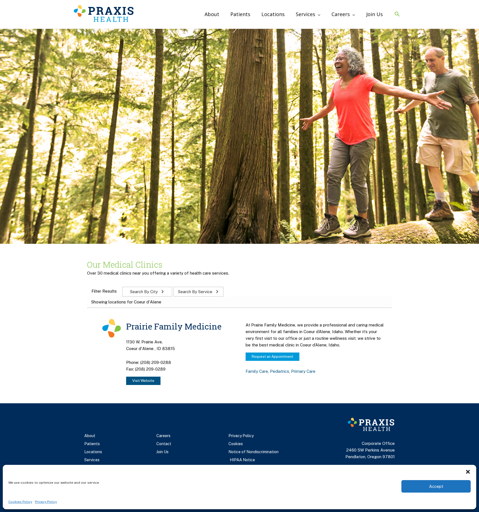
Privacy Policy (46, 502)
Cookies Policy (20, 502)
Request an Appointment (272, 356)
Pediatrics (279, 371)
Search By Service (195, 291)
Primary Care (303, 371)
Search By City (144, 291)
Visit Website (143, 381)
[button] (468, 472)
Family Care (257, 371)
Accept (436, 486)
